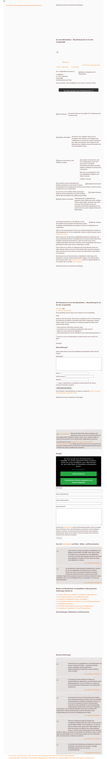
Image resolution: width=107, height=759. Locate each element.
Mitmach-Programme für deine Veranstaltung (69, 430)
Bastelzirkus (65, 62)
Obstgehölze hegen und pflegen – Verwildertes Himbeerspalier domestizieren (75, 693)
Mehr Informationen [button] (78, 469)
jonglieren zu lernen (61, 234)
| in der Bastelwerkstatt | (64, 597)
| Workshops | (37, 5)
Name (58, 373)
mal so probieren (77, 261)
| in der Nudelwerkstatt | (64, 601)
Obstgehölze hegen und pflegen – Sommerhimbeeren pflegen (74, 676)
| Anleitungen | (28, 5)
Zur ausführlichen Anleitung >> (93, 563)
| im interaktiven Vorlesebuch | (66, 608)
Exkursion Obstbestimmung (66, 616)
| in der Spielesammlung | (80, 597)
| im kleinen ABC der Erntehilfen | (67, 594)
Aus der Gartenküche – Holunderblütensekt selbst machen (74, 741)
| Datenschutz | (22, 755)
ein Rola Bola (75, 67)
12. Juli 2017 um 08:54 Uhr (63, 310)
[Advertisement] (78, 20)
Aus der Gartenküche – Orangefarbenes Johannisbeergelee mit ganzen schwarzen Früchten (77, 660)
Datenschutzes (68, 527)
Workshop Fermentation (79, 640)
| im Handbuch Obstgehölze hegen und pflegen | (72, 599)
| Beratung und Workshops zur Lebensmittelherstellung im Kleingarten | (61, 758)
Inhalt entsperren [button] (79, 474)
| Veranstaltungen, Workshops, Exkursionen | (23, 758)
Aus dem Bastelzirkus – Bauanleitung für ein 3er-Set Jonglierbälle (76, 565)
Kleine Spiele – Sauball (63, 548)
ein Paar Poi (85, 65)
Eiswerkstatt (66, 625)
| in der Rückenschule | (83, 608)
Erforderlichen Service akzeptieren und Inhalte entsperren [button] (78, 481)
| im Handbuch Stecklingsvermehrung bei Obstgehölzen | (75, 606)
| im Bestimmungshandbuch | (87, 594)
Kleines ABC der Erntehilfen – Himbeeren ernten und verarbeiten (75, 718)
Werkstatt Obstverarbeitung (69, 634)
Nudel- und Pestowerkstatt (66, 621)
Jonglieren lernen (77, 260)
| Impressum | (12, 755)
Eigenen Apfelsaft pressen (79, 647)
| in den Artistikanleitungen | (91, 601)
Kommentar (59, 356)
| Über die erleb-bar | (34, 755)
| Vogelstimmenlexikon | (49, 755)
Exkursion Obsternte (69, 629)
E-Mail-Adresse (61, 376)
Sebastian (59, 308)
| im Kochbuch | (77, 601)
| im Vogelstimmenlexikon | (65, 603)
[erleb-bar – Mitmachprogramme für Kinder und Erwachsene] (4, 1)
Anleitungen (66, 544)
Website (58, 379)
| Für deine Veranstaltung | (14, 5)
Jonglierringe (64, 67)
